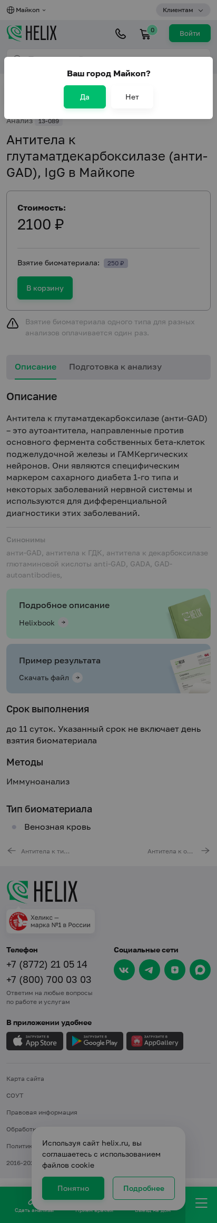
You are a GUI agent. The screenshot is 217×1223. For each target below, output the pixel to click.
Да (85, 96)
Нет (132, 96)
